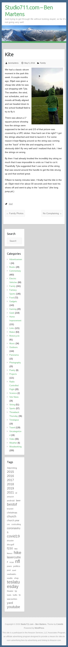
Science (13, 393)
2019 (10, 488)
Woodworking (15, 446)
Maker (12, 332)
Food (11, 297)
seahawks (11, 574)
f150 (10, 548)
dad (11, 204)
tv (20, 595)
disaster (10, 541)
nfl (17, 561)
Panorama (14, 355)
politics (16, 566)
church (11, 516)
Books (12, 267)
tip (16, 591)
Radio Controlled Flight (14, 385)
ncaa (11, 562)
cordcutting (16, 524)
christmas (12, 512)
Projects (13, 374)
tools (9, 595)
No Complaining (52, 213)
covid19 (13, 536)
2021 (10, 492)
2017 (10, 480)
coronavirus (13, 530)
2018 (10, 484)
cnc (8, 524)
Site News (14, 397)
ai (16, 492)
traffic (15, 595)
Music (12, 343)
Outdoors (13, 347)
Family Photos (14, 213)
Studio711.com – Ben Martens (29, 10)
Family (43, 63)
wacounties (12, 599)
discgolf (10, 544)
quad (14, 570)
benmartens (13, 63)
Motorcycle (14, 336)
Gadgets (13, 301)
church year (13, 520)
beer (18, 500)
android (11, 500)
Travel (12, 427)
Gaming (12, 309)
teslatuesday (13, 584)
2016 (10, 476)
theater (10, 591)
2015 (10, 471)
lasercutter (14, 559)
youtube (13, 607)
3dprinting (12, 468)
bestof (12, 504)
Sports (12, 408)
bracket (10, 509)
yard (10, 602)
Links (11, 328)
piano (9, 566)
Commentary (15, 271)
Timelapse (14, 420)
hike (17, 552)
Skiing (12, 404)
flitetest (9, 553)
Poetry (12, 370)
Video (12, 439)
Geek (11, 313)
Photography (15, 362)
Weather (13, 443)
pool (9, 570)
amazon (10, 497)
